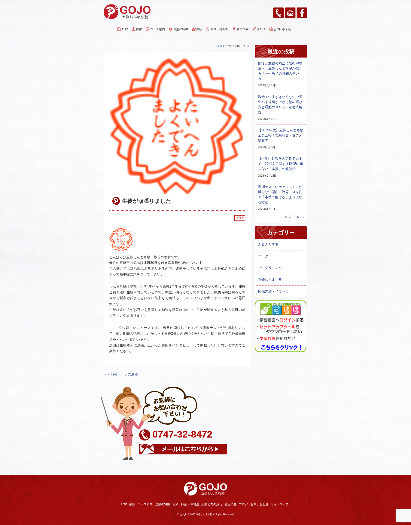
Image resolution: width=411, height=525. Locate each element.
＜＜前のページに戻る (121, 374)
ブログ (261, 29)
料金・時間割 (219, 29)
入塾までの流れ (211, 504)
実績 (199, 29)
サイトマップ (280, 504)
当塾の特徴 (180, 29)
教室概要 (243, 29)
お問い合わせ (283, 29)
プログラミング (270, 268)
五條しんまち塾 (270, 279)
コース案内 (157, 29)
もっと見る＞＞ (294, 217)
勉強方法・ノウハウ (273, 291)
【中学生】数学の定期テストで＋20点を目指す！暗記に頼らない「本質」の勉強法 (280, 164)
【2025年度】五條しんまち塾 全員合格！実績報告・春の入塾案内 (280, 135)
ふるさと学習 (268, 244)
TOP (125, 29)
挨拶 (139, 29)
